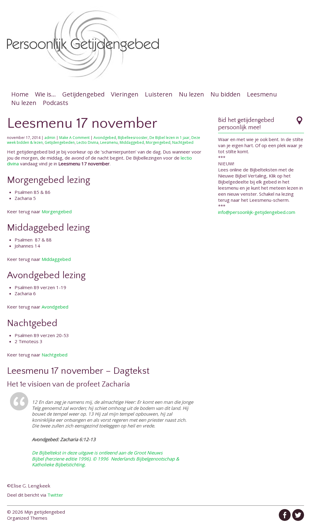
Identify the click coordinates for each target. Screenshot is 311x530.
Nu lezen (191, 94)
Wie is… (45, 94)
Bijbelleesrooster (133, 137)
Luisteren (159, 94)
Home (20, 94)
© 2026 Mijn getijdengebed (36, 512)
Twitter (55, 495)
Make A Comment (74, 137)
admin (49, 137)
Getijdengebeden (60, 142)
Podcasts (55, 103)
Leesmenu (262, 94)
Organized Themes (27, 518)
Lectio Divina (87, 142)
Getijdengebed (83, 94)
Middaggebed (132, 142)
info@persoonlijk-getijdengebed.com (256, 212)
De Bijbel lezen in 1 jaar (169, 137)
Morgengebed (158, 142)
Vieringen (124, 94)
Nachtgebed (182, 142)
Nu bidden (225, 94)
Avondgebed (105, 137)
